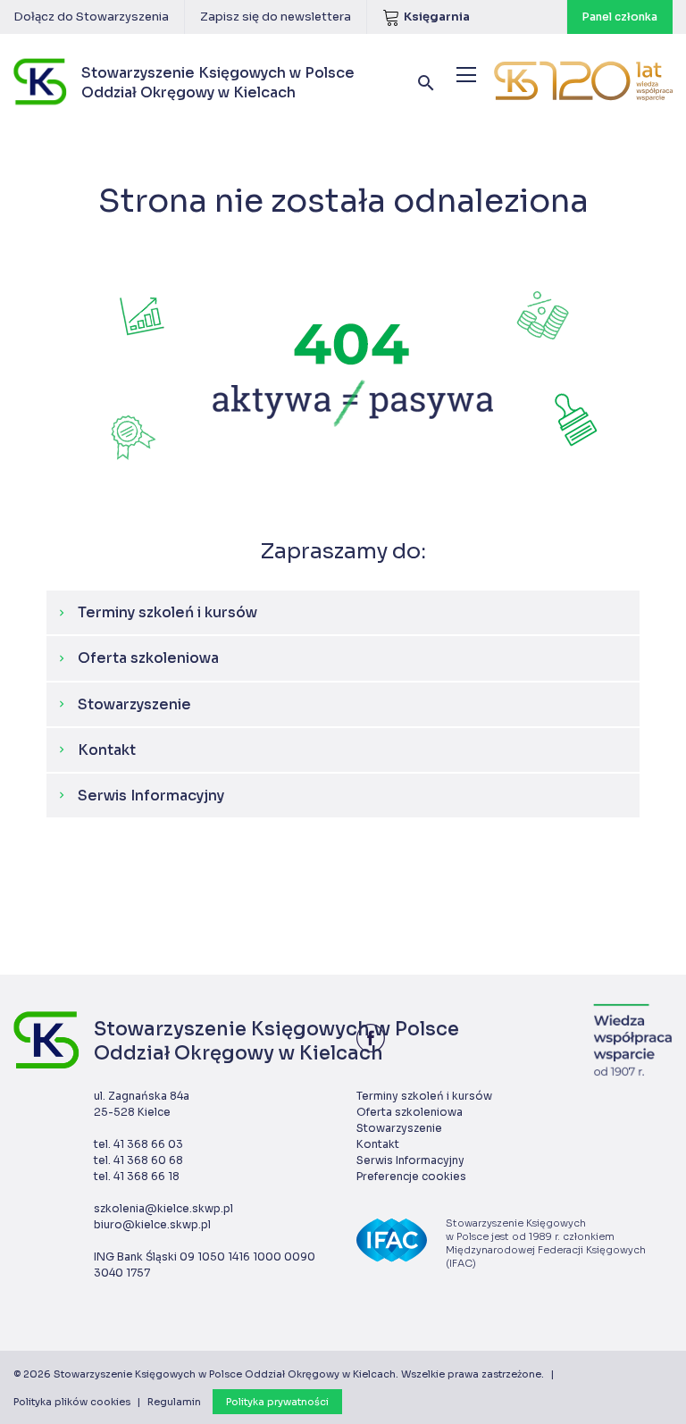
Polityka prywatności (277, 1401)
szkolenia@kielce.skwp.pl (163, 1208)
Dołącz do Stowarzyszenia (91, 16)
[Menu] (466, 74)
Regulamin (174, 1401)
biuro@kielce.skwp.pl (152, 1224)
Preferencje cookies (411, 1176)
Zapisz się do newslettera (275, 16)
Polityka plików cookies (71, 1401)
